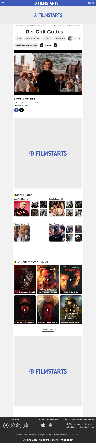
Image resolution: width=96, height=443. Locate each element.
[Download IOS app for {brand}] (44, 425)
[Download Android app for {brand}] (51, 425)
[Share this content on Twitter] (21, 110)
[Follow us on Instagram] (19, 425)
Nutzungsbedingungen (45, 435)
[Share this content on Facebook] (16, 110)
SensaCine (78, 424)
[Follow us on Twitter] (13, 425)
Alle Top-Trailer (48, 329)
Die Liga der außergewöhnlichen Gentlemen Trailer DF (71, 322)
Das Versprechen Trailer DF (48, 292)
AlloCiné (69, 424)
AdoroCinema (71, 427)
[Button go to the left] (75, 38)
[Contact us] (26, 425)
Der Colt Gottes (31, 25)
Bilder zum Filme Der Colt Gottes (47, 25)
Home (17, 25)
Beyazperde (89, 424)
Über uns (19, 435)
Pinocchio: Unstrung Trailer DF (25, 292)
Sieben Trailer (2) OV (71, 292)
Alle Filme (23, 25)
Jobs (25, 435)
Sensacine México (86, 427)
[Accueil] (46, 3)
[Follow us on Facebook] (6, 425)
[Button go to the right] (79, 38)
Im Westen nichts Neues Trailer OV (25, 322)
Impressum (32, 435)
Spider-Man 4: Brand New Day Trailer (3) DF (48, 322)
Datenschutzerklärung (61, 435)
